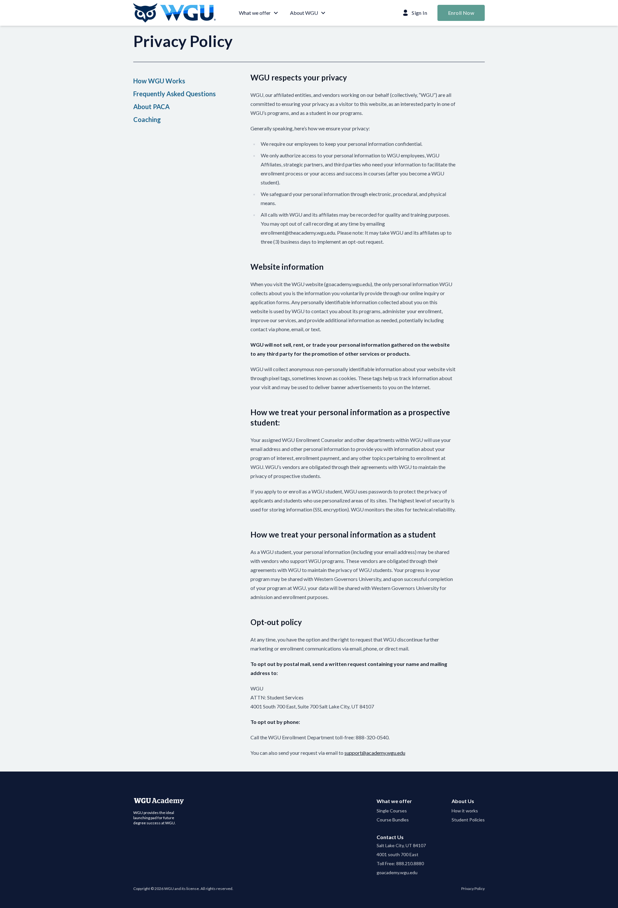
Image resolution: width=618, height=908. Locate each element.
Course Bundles (393, 819)
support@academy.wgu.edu (374, 753)
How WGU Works (159, 81)
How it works (465, 810)
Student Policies (468, 819)
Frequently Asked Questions (174, 94)
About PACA (151, 106)
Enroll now (461, 13)
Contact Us (390, 837)
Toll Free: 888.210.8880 (400, 863)
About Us (463, 801)
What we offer (255, 13)
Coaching (147, 119)
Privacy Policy (473, 888)
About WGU (304, 13)
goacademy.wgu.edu (397, 872)
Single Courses (392, 810)
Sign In (419, 13)
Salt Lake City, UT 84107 (401, 845)
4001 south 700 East (397, 854)
